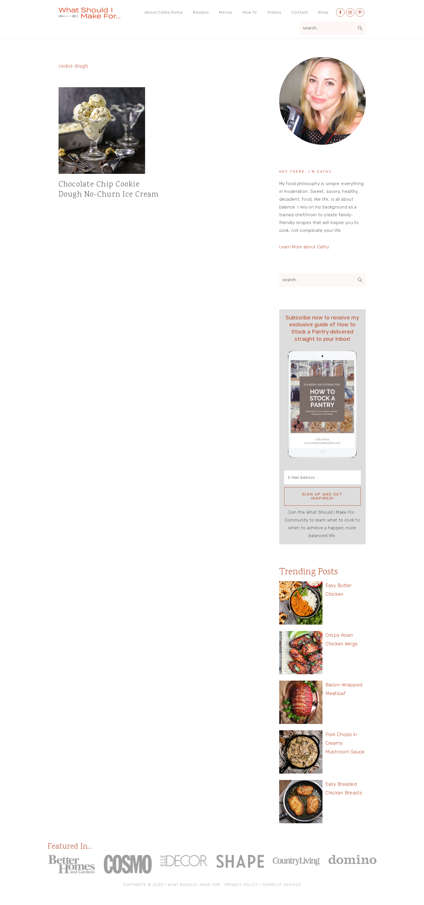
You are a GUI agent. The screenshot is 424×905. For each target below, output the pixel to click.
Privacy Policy (241, 884)
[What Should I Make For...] (90, 16)
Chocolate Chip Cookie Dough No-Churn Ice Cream (109, 189)
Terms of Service (281, 884)
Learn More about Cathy (304, 246)
